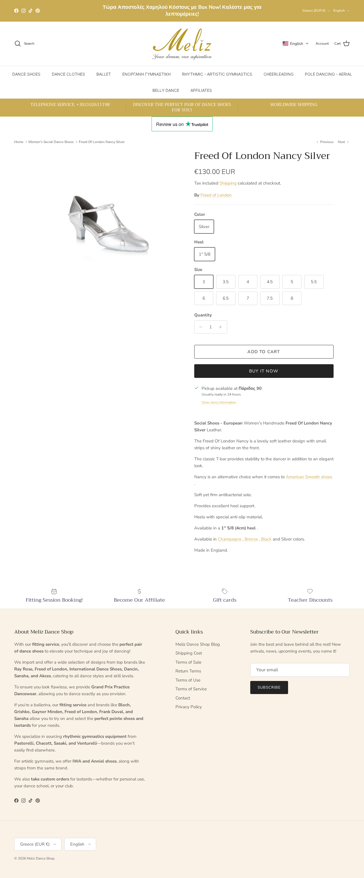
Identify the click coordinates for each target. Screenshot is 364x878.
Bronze (251, 539)
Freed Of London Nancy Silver (102, 142)
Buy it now (263, 371)
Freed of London (216, 195)
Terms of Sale (188, 662)
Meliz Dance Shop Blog (197, 644)
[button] (295, 43)
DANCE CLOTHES (68, 74)
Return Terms (188, 671)
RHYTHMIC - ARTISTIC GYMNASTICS (217, 74)
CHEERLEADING (278, 74)
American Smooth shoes (309, 477)
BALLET (103, 74)
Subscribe (269, 687)
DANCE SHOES (26, 74)
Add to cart (263, 352)
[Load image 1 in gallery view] (106, 225)
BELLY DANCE (165, 90)
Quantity (203, 315)
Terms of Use (187, 680)
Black (266, 539)
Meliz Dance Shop (40, 858)
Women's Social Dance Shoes (51, 142)
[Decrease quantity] (199, 327)
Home (18, 142)
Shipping (228, 183)
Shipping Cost (188, 653)
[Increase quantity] (222, 327)
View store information (219, 402)
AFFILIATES (201, 90)
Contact (182, 698)
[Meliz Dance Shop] (182, 43)
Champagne (229, 539)
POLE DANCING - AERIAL (328, 74)
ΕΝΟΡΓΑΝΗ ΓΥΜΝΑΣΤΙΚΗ (146, 74)
